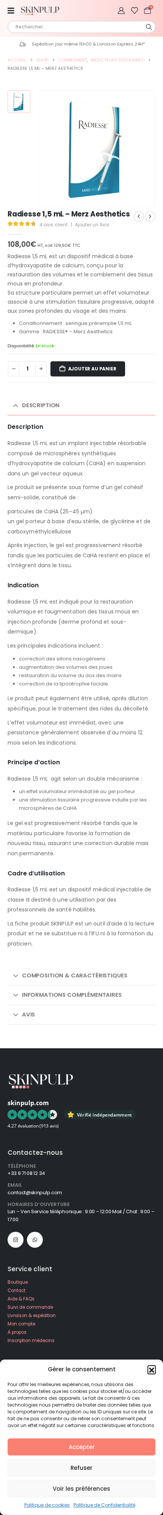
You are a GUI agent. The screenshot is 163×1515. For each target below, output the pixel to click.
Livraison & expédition (32, 1316)
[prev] (138, 216)
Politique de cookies (47, 1505)
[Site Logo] (42, 10)
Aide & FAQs (21, 1299)
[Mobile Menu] (13, 10)
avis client (53, 224)
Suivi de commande (30, 1307)
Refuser (81, 1468)
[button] (151, 1369)
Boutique (18, 1282)
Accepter (82, 1447)
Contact (16, 1291)
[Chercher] (149, 27)
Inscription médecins (31, 1341)
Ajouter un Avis (92, 224)
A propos (17, 1332)
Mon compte (21, 1324)
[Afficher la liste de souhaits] (134, 10)
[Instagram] (16, 1240)
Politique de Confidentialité (104, 1505)
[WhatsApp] (35, 1240)
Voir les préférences (81, 1489)
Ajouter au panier (92, 368)
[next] (150, 216)
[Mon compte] (121, 10)
